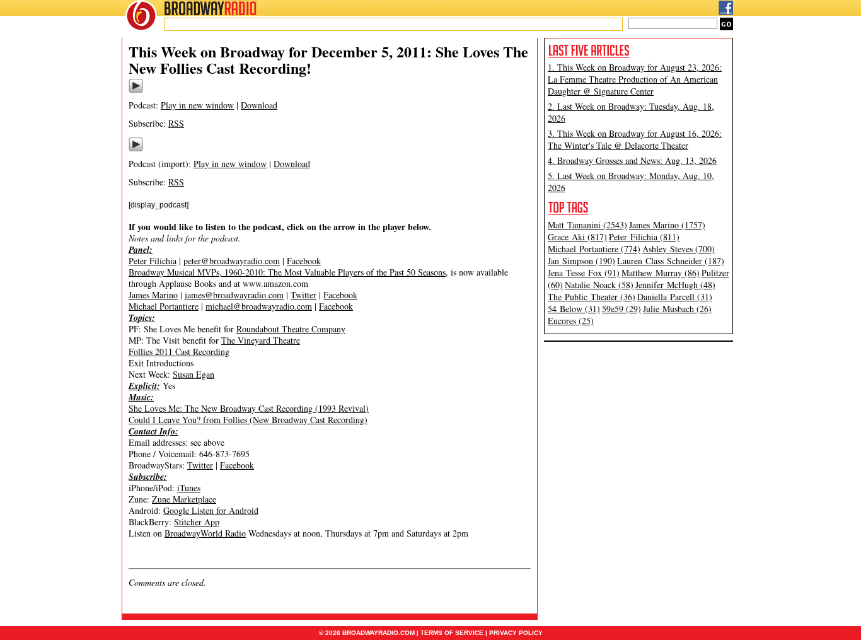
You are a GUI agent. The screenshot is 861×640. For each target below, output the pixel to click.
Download (259, 105)
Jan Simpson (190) (581, 261)
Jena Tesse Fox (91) (584, 273)
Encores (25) (571, 321)
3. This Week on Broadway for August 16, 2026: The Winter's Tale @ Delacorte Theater (635, 139)
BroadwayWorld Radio (205, 533)
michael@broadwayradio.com (258, 306)
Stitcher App (196, 522)
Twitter (303, 295)
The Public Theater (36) (591, 297)
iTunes (188, 488)
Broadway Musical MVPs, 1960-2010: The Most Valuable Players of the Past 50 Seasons (287, 272)
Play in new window (197, 105)
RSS (176, 123)
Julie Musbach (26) (677, 309)
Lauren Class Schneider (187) (670, 261)
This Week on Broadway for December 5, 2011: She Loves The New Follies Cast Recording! (328, 59)
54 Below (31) (574, 309)
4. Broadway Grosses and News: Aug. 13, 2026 (632, 160)
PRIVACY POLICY (516, 632)
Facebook (304, 261)
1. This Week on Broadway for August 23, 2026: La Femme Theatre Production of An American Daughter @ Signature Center (635, 79)
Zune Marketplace (184, 499)
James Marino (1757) (667, 225)
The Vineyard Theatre (260, 340)
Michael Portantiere (164, 306)
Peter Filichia (152, 261)
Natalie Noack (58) (599, 285)
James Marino (153, 295)
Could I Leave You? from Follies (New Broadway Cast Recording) (248, 420)
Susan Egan (193, 374)
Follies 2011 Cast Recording (179, 352)
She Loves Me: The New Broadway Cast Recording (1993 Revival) (249, 408)
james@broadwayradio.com (234, 295)
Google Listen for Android (210, 510)
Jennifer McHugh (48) (675, 285)
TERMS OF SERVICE (451, 632)
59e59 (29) (621, 309)
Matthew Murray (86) (660, 273)
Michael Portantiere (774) (594, 249)
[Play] (136, 90)
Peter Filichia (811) (644, 237)
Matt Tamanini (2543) (587, 225)
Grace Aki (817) (577, 237)
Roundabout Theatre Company (290, 329)
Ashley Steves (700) (678, 249)
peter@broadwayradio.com (231, 261)
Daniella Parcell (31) (674, 297)
